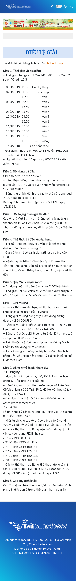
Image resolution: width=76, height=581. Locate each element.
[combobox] (71, 6)
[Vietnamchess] (18, 6)
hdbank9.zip (55, 63)
